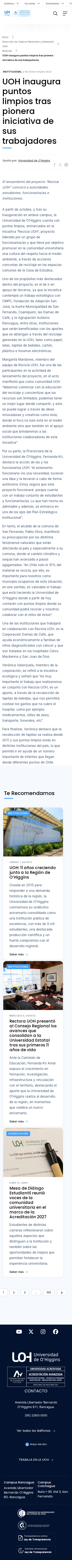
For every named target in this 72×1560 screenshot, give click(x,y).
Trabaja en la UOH (34, 1459)
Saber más (17, 954)
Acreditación (18, 1133)
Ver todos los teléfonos (34, 1430)
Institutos (10, 3)
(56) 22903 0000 (36, 1415)
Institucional (12, 71)
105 (49, 1292)
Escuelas (31, 3)
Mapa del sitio (38, 1444)
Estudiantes (53, 3)
